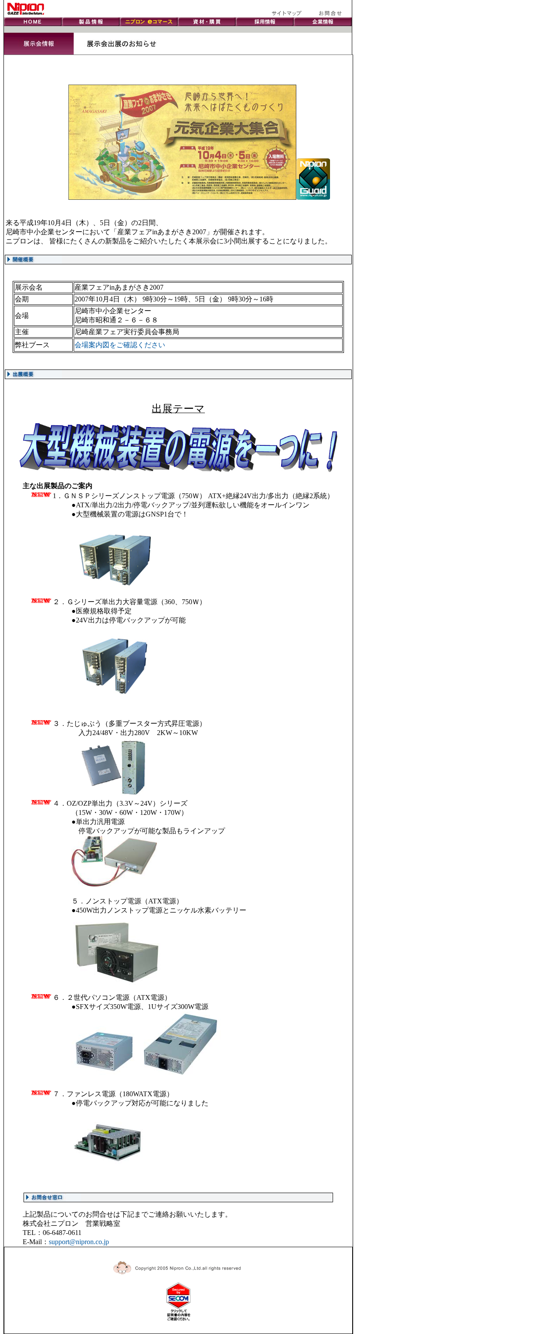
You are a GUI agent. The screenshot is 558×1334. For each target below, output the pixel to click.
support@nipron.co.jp (79, 1241)
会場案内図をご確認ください (120, 345)
